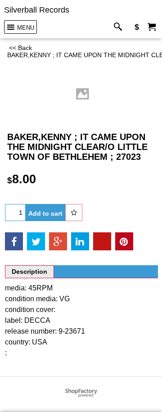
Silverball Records (36, 9)
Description (29, 271)
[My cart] (151, 27)
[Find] (120, 27)
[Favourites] (74, 212)
